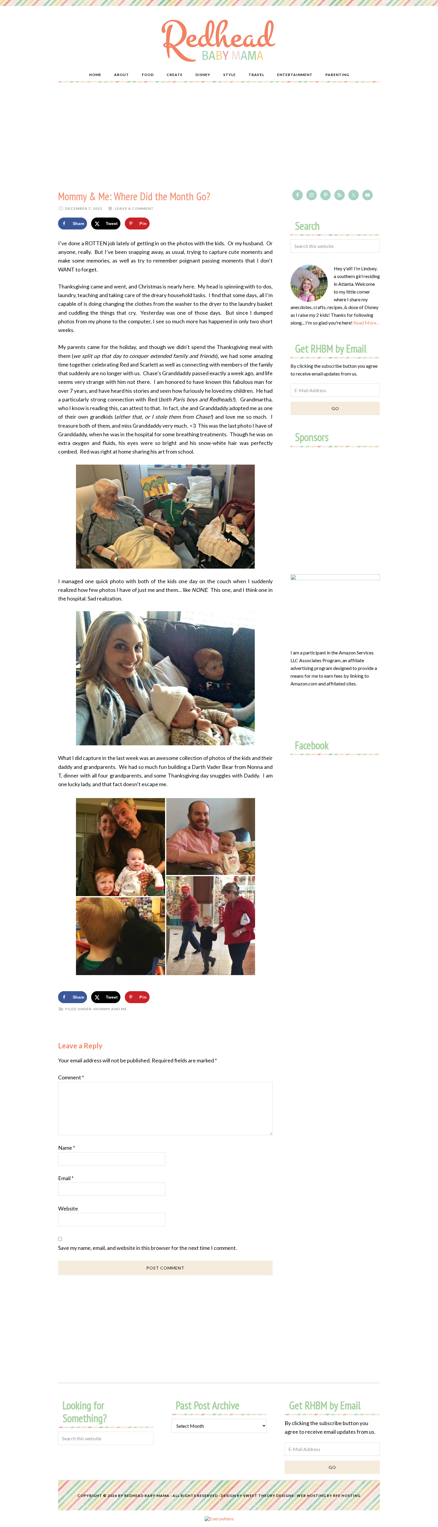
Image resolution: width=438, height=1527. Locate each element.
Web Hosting (311, 1495)
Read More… (366, 322)
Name (66, 1147)
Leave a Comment (134, 208)
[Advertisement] (219, 136)
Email (66, 1178)
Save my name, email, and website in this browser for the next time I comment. (147, 1247)
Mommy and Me (110, 1009)
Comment (71, 1077)
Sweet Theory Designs (268, 1495)
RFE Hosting (347, 1495)
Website (68, 1208)
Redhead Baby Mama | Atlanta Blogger (219, 40)
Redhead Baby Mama (147, 1495)
